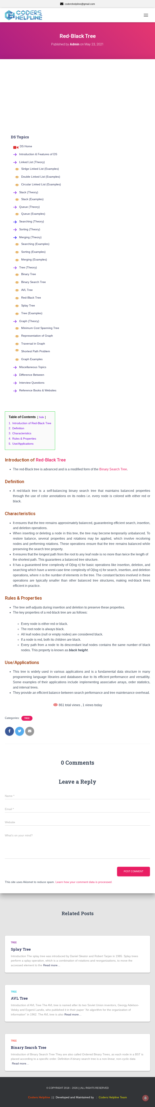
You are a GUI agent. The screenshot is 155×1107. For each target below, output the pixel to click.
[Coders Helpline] (25, 15)
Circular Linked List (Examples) (41, 184)
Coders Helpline (39, 1097)
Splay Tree (28, 305)
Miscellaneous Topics (32, 367)
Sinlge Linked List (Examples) (40, 168)
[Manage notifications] (145, 1098)
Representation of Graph (37, 335)
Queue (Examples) (33, 213)
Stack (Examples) (32, 199)
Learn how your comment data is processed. (84, 882)
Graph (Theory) (29, 321)
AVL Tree (27, 289)
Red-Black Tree (31, 297)
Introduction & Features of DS (38, 154)
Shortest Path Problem (35, 351)
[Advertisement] (77, 89)
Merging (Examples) (34, 259)
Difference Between (31, 374)
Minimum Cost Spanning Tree (40, 328)
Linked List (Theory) (32, 162)
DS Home (26, 146)
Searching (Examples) (35, 244)
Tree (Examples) (31, 313)
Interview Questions (31, 382)
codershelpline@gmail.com (80, 4)
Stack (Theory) (28, 192)
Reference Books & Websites (37, 390)
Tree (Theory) (28, 267)
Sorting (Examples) (33, 251)
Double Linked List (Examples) (40, 176)
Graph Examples (32, 359)
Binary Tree (28, 274)
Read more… (51, 965)
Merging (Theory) (30, 237)
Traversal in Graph (33, 343)
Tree (27, 718)
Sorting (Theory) (29, 229)
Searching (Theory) (31, 221)
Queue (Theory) (29, 206)
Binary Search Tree (33, 282)
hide (41, 417)
